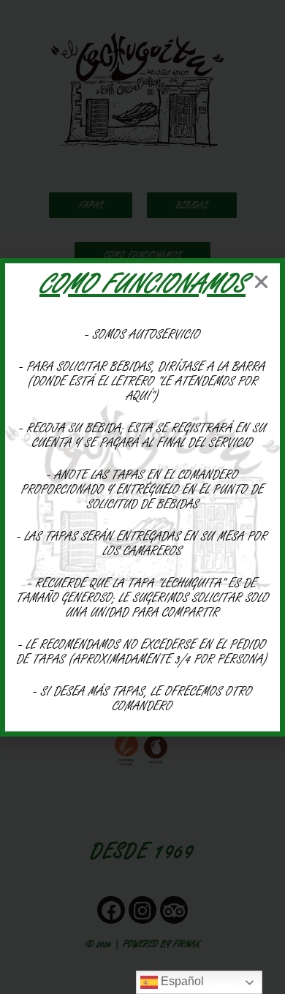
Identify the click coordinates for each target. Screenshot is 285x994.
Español (181, 981)
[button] (261, 282)
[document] (142, 497)
